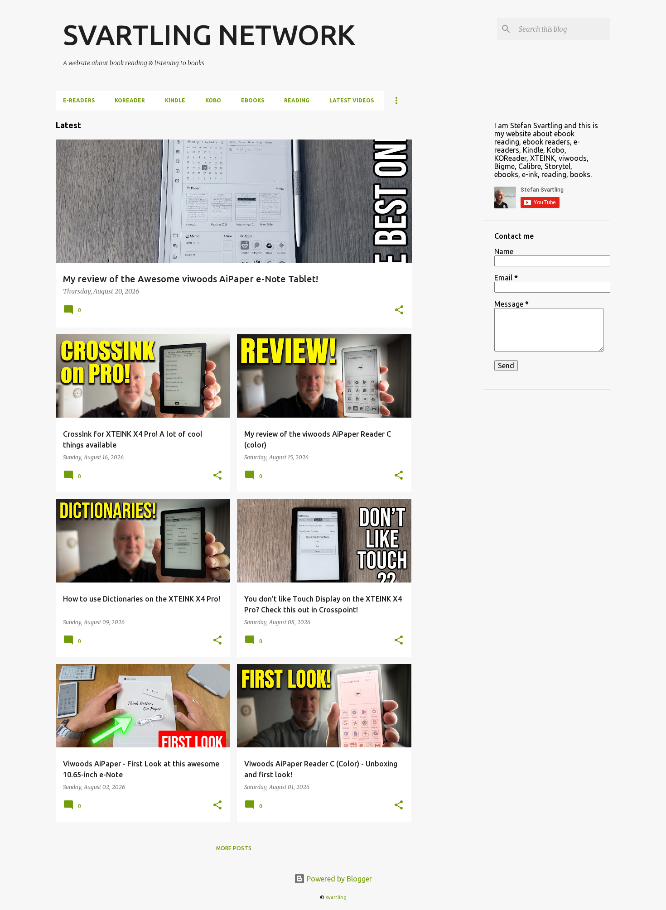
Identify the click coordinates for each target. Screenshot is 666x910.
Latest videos (351, 100)
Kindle (175, 100)
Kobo (213, 100)
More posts (233, 848)
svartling (336, 897)
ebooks (252, 100)
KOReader (130, 100)
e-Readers (79, 100)
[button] (399, 310)
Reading (296, 100)
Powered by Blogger (338, 879)
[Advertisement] (448, 246)
